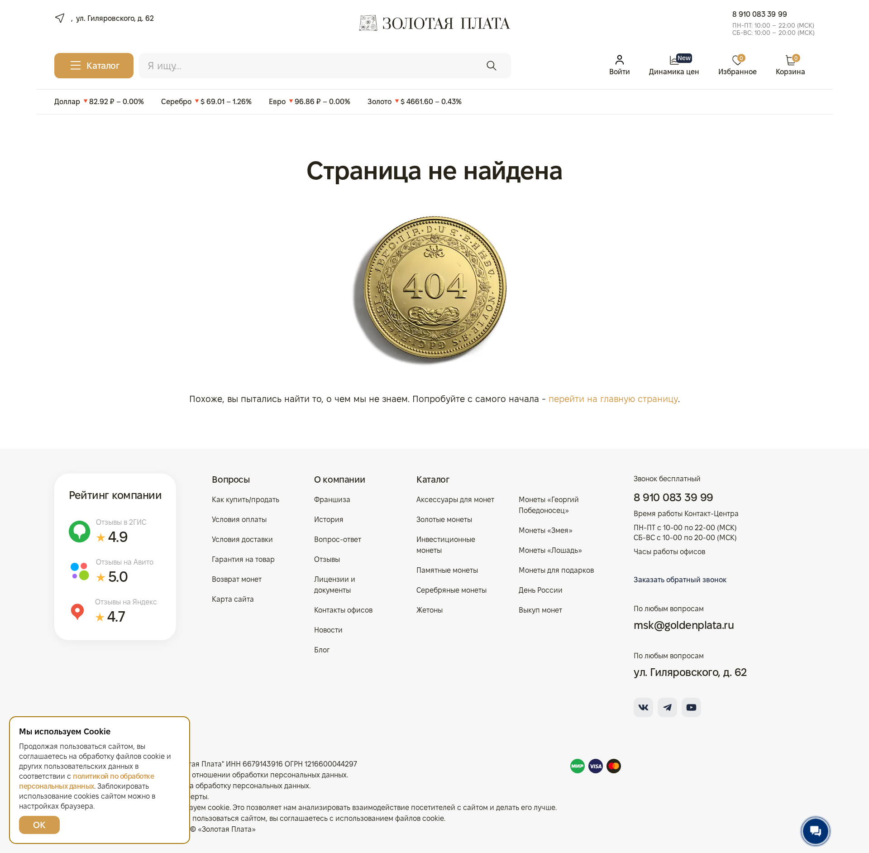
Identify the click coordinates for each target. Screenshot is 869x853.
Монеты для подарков (556, 570)
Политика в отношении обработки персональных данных (249, 775)
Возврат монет (237, 579)
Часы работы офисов (669, 552)
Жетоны (429, 610)
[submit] (491, 65)
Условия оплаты (239, 519)
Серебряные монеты (451, 590)
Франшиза (332, 499)
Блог (321, 650)
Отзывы (327, 559)
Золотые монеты (444, 519)
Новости (328, 630)
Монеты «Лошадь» (550, 550)
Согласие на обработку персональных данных (230, 786)
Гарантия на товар (243, 559)
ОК (39, 825)
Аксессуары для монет (455, 499)
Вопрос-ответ (337, 539)
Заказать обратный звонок (680, 580)
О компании (339, 479)
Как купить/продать (245, 499)
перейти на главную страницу (613, 399)
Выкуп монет (540, 610)
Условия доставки (242, 539)
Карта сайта (233, 599)
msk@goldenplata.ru (684, 625)
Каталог (432, 479)
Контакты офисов (343, 610)
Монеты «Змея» (546, 530)
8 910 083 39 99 (759, 14)
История (329, 519)
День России (541, 590)
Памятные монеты (447, 570)
